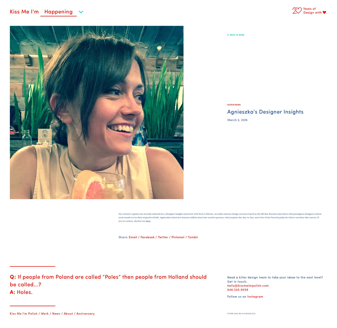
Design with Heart (309, 10)
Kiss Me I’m (25, 11)
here (148, 221)
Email (133, 237)
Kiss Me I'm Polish (24, 313)
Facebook (148, 237)
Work (45, 313)
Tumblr (193, 237)
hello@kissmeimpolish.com (248, 285)
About (68, 313)
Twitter (163, 237)
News (56, 313)
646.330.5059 (237, 289)
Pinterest (178, 237)
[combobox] (61, 12)
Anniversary (85, 313)
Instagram (255, 296)
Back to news (237, 35)
